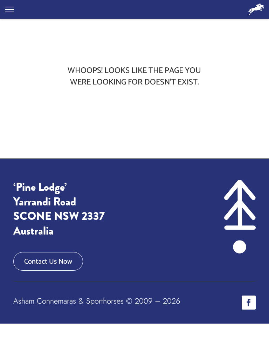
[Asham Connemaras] (256, 9)
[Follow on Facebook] (249, 303)
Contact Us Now (48, 261)
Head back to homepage (134, 105)
